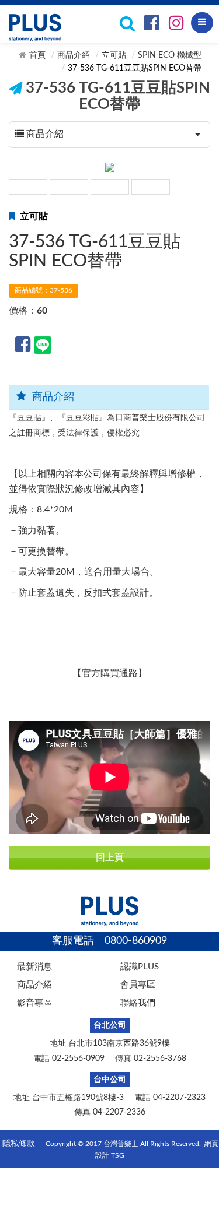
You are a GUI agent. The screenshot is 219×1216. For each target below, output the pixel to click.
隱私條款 (18, 1144)
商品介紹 (73, 55)
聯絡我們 (137, 1003)
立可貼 (114, 55)
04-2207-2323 (179, 1098)
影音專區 (34, 1003)
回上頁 (110, 857)
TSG (117, 1155)
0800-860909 (136, 941)
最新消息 (34, 966)
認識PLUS (139, 966)
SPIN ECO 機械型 (169, 55)
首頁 (37, 55)
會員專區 (137, 984)
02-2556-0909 (78, 1059)
